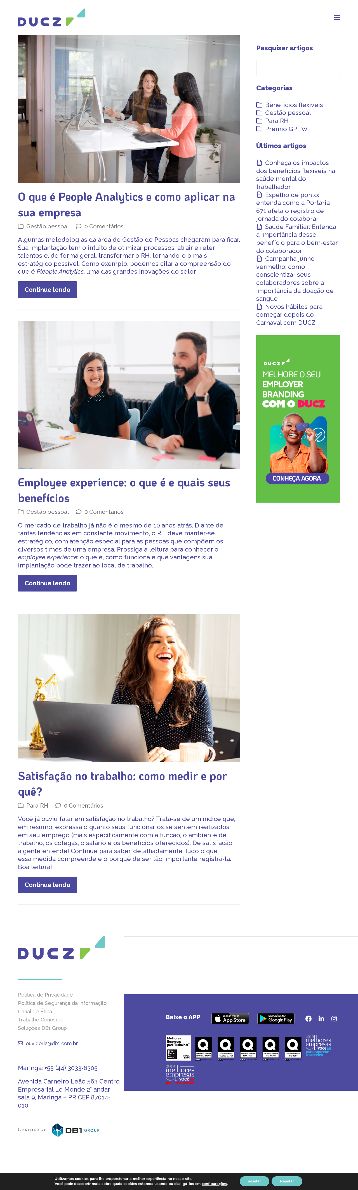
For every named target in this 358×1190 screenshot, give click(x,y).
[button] (337, 17)
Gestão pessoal (47, 226)
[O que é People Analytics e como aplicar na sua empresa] (129, 108)
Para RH (37, 805)
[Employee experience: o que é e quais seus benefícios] (129, 394)
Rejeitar (287, 1181)
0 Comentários (104, 226)
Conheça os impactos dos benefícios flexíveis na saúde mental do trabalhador (295, 174)
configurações (214, 1183)
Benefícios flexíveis (294, 104)
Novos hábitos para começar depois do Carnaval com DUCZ (289, 314)
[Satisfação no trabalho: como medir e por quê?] (129, 687)
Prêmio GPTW (286, 129)
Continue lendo (47, 289)
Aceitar (254, 1181)
